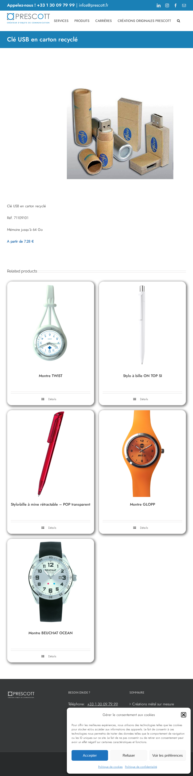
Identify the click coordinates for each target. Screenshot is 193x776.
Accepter (90, 755)
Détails (52, 399)
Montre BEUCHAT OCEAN (50, 633)
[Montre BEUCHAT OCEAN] (50, 582)
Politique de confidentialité (141, 767)
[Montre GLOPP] (142, 453)
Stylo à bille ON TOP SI (142, 375)
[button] (183, 714)
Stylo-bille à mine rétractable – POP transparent (50, 504)
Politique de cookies (110, 767)
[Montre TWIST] (50, 325)
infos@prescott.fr (93, 5)
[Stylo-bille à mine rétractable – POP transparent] (50, 453)
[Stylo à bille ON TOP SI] (142, 325)
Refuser (129, 755)
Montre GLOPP (142, 504)
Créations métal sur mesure (153, 704)
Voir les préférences (167, 755)
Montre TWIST (50, 375)
